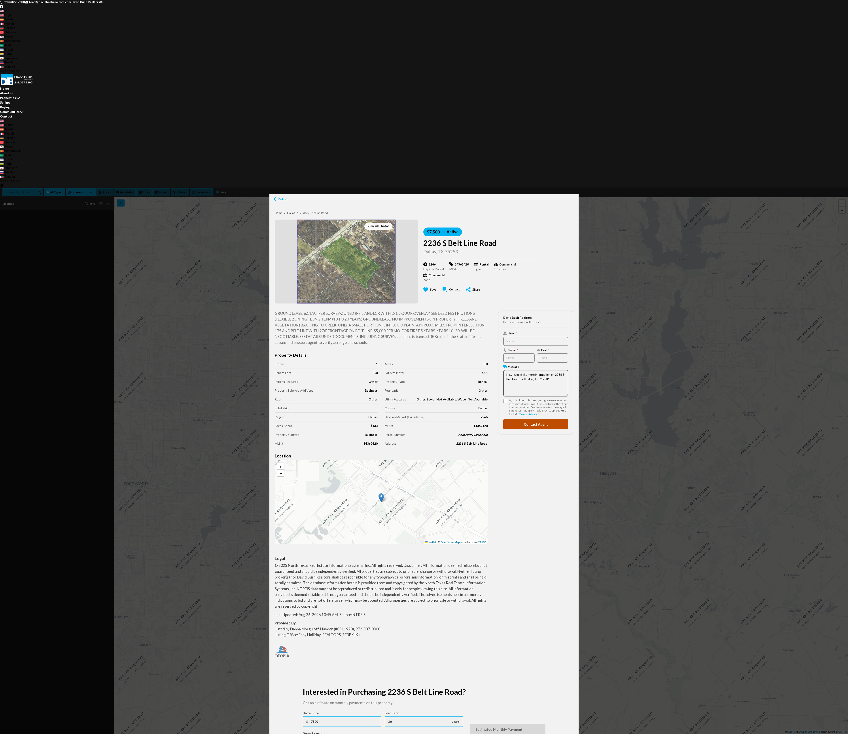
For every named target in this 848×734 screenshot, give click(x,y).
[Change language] (3, 11)
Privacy (533, 414)
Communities (10, 112)
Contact (6, 116)
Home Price (311, 713)
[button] (381, 497)
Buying (5, 107)
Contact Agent (536, 424)
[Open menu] (1, 185)
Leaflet (432, 542)
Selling (5, 102)
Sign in (16, 71)
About (4, 93)
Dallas (291, 213)
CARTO (482, 542)
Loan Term (392, 713)
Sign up (5, 71)
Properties (8, 98)
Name (512, 333)
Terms (523, 414)
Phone (513, 349)
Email (545, 349)
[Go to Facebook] (1, 6)
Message (513, 366)
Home (278, 213)
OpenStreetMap (450, 542)
